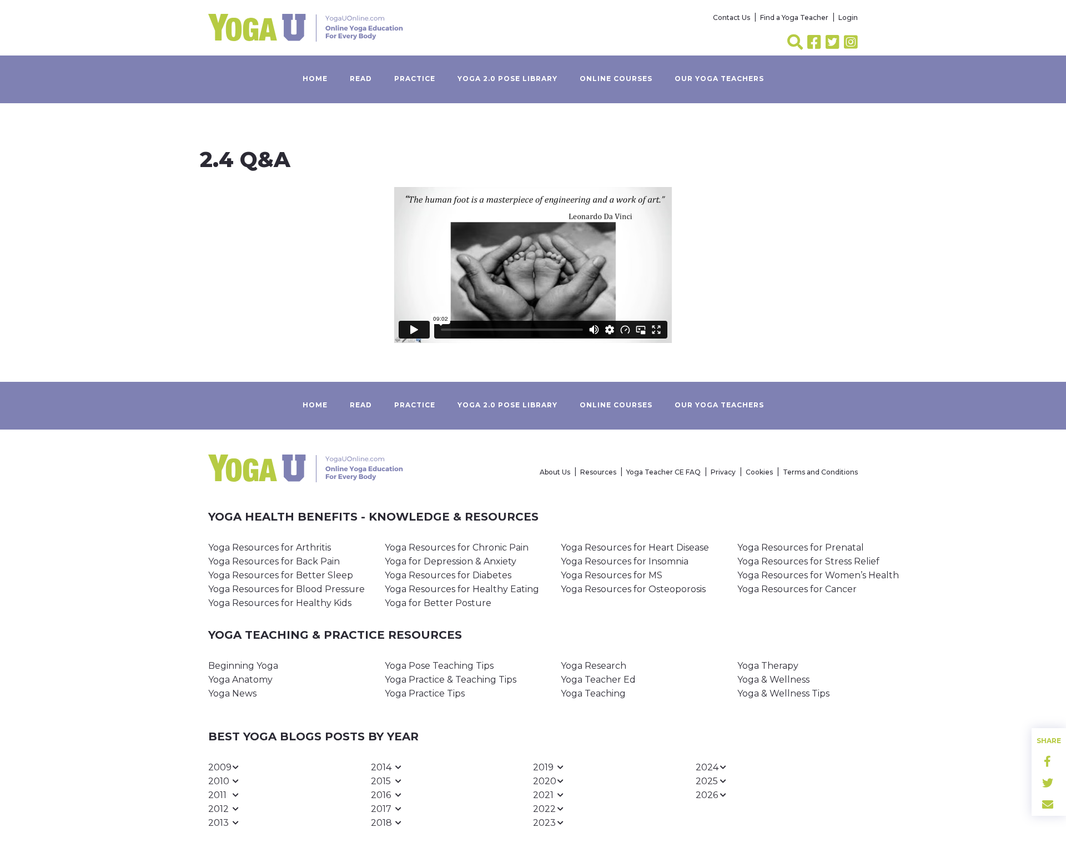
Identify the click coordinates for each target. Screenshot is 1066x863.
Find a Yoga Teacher (794, 17)
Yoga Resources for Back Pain (274, 561)
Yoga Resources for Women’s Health (818, 575)
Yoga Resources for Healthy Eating (462, 589)
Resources (598, 472)
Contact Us (731, 17)
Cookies (759, 472)
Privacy (723, 472)
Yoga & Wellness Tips (783, 693)
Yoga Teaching (593, 693)
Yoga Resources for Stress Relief (808, 561)
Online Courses (616, 78)
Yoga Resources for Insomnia (624, 561)
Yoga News (232, 693)
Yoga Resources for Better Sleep (280, 575)
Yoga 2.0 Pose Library (507, 78)
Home (315, 78)
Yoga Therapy (767, 665)
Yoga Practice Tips (425, 693)
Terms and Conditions (820, 472)
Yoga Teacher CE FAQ (663, 472)
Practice (414, 78)
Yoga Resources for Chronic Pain (457, 547)
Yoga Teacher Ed (598, 679)
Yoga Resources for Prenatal (800, 547)
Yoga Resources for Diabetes (448, 575)
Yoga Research (593, 665)
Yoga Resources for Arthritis (269, 547)
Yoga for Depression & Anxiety (450, 561)
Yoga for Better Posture (438, 603)
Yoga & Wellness (773, 679)
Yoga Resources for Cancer (797, 589)
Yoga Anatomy (240, 679)
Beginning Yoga (243, 665)
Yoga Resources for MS (611, 575)
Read (361, 78)
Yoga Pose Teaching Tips (439, 665)
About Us (555, 472)
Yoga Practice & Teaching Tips (450, 679)
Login (848, 17)
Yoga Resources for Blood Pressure (286, 589)
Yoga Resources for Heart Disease (635, 547)
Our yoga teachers (719, 78)
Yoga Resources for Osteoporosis (633, 589)
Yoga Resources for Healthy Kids (279, 603)
